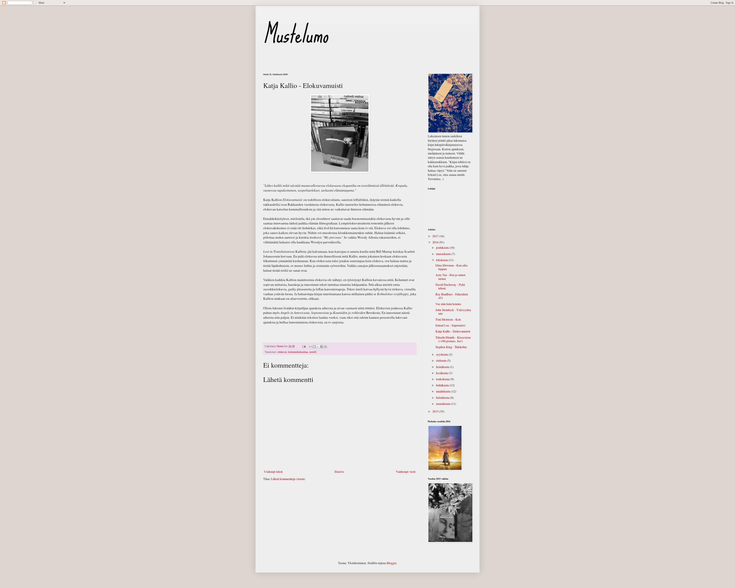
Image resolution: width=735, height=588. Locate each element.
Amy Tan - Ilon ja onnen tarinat (450, 276)
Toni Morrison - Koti (448, 319)
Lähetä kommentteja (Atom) (288, 479)
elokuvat (282, 352)
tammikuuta (443, 404)
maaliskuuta (443, 391)
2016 (435, 242)
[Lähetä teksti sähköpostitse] (303, 346)
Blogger (391, 563)
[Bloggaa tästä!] (314, 346)
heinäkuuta (443, 367)
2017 (435, 236)
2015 (435, 411)
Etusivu (339, 471)
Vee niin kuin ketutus (448, 304)
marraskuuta (444, 254)
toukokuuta (443, 379)
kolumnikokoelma (298, 352)
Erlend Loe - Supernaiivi (450, 325)
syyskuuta (442, 354)
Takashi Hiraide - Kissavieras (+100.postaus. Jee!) (453, 339)
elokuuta (441, 360)
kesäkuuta (442, 373)
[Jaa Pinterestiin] (325, 346)
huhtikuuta (443, 385)
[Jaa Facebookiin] (322, 346)
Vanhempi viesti (405, 471)
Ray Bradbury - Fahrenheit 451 (451, 296)
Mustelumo (295, 34)
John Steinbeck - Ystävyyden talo (453, 311)
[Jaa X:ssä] (318, 346)
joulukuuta (443, 247)
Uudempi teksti (273, 471)
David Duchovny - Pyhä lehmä (450, 286)
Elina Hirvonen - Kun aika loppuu (451, 267)
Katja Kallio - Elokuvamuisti (452, 331)
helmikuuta (443, 398)
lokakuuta (442, 260)
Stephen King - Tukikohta (451, 347)
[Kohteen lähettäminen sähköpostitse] (311, 346)
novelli (312, 352)
